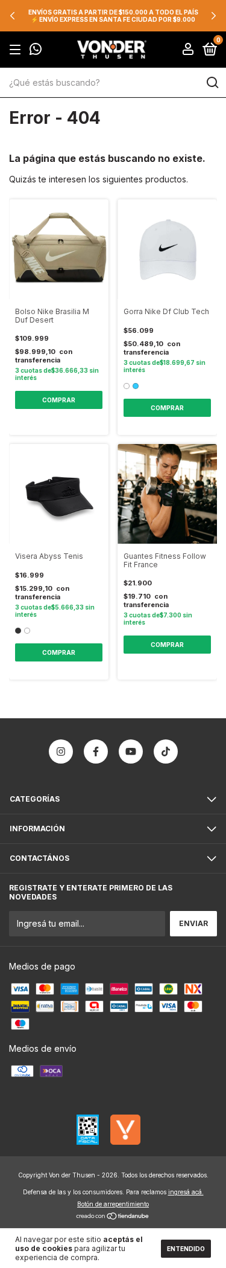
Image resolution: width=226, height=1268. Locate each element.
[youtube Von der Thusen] (131, 751)
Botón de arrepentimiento (113, 1204)
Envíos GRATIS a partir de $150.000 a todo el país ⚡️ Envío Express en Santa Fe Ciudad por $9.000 (113, 15)
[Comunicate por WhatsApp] (35, 50)
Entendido (186, 1248)
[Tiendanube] (113, 1217)
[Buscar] (212, 83)
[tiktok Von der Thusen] (166, 751)
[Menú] (17, 49)
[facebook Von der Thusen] (96, 751)
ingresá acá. (186, 1192)
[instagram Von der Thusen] (61, 751)
